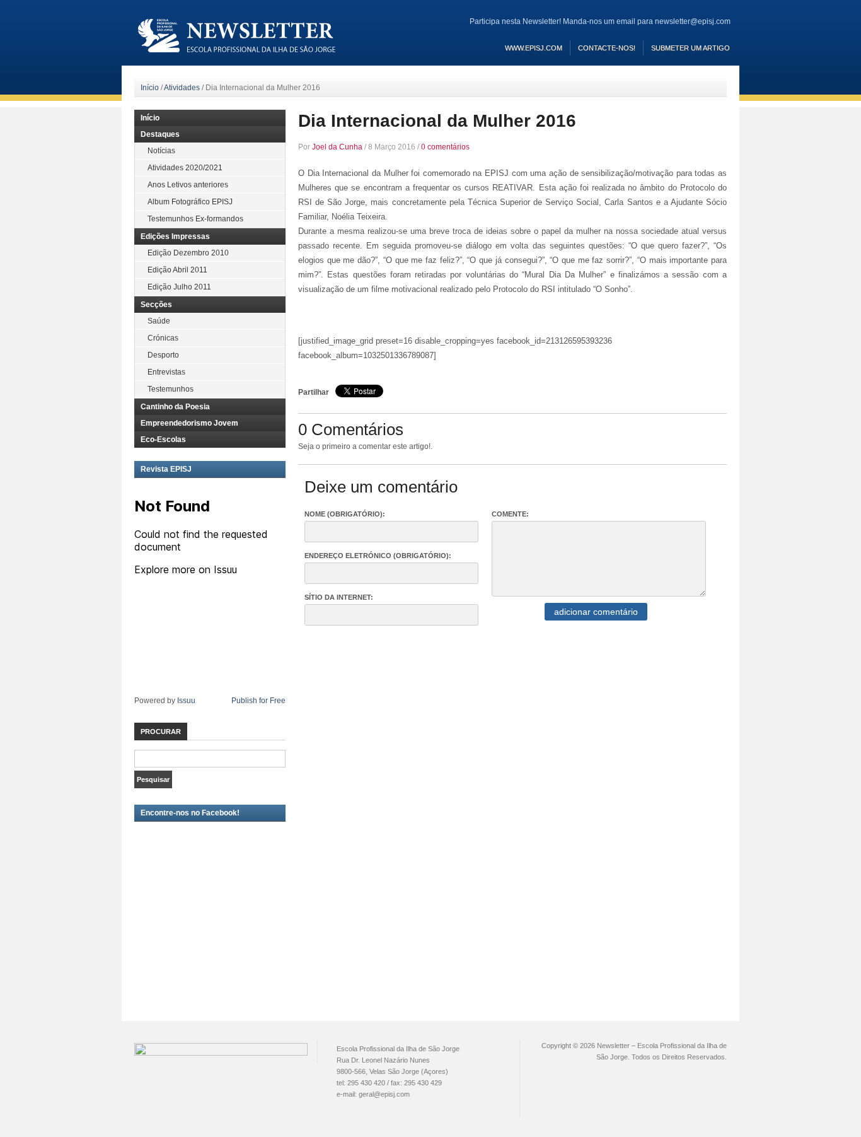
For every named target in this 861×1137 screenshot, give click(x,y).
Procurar (161, 731)
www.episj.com (533, 48)
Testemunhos (170, 389)
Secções (156, 304)
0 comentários (445, 147)
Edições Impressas (175, 236)
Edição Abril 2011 (177, 269)
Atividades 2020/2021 (184, 167)
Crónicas (162, 338)
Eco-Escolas (163, 439)
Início (150, 87)
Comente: (510, 514)
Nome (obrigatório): (344, 514)
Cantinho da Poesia (175, 406)
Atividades (182, 87)
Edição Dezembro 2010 (188, 252)
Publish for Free (258, 700)
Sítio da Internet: (338, 597)
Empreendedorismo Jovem (189, 423)
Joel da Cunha (337, 147)
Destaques (160, 134)
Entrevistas (166, 372)
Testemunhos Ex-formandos (195, 218)
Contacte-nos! (606, 48)
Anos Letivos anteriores (187, 184)
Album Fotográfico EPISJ (190, 201)
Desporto (163, 355)
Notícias (161, 150)
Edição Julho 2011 (179, 287)
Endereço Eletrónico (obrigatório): (377, 555)
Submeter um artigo (690, 48)
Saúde (158, 321)
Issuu (186, 700)
